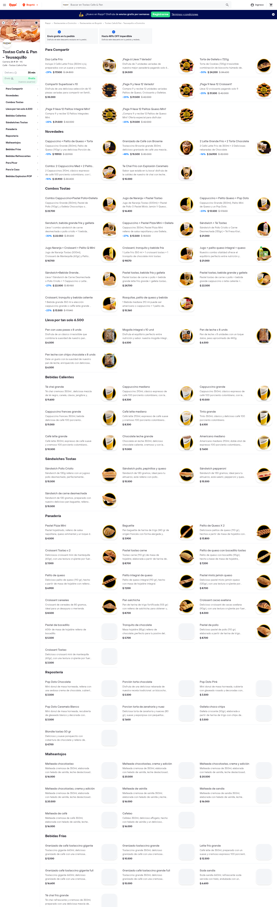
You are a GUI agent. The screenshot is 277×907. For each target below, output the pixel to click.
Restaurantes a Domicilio (65, 23)
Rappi (48, 23)
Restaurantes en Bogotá (91, 23)
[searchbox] (146, 5)
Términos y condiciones (185, 14)
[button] (30, 4)
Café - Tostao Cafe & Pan (15, 65)
